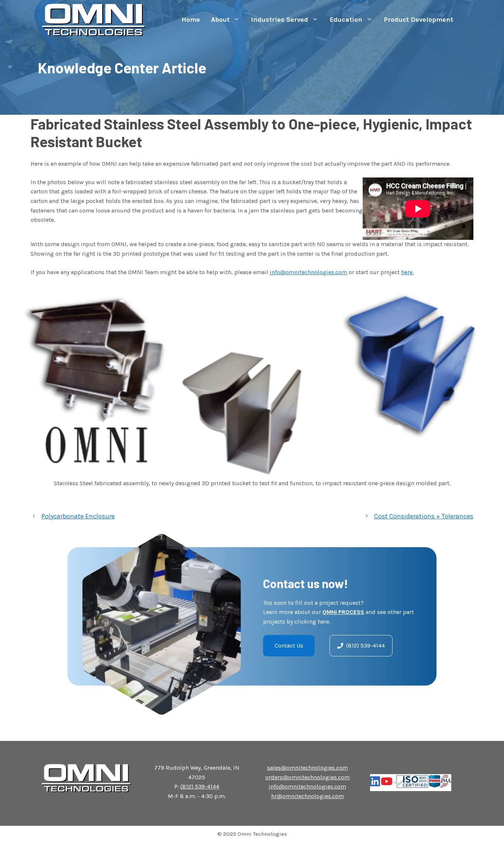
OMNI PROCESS (343, 611)
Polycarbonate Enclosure (78, 516)
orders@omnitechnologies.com (307, 777)
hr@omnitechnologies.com (307, 796)
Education (345, 19)
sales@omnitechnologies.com (307, 767)
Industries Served (279, 19)
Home (191, 19)
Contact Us (289, 645)
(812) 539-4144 (199, 786)
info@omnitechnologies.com (308, 272)
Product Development (418, 19)
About (220, 19)
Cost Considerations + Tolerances (423, 516)
